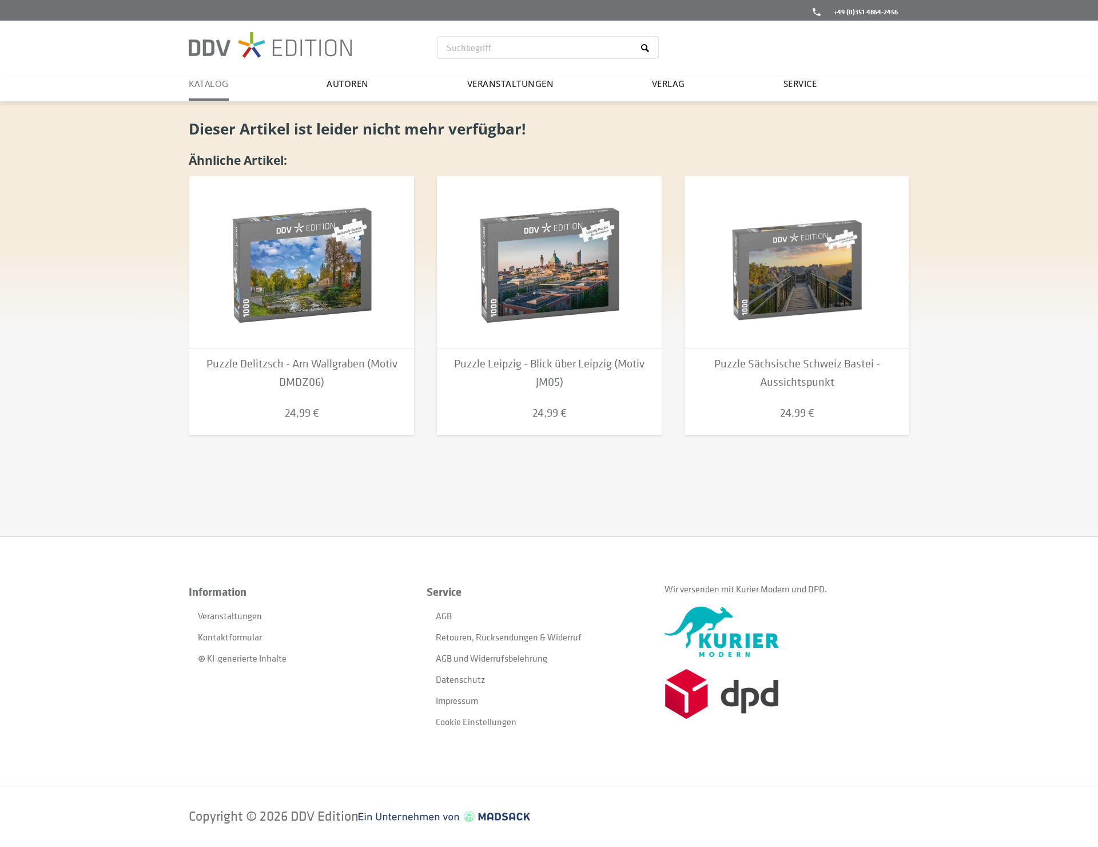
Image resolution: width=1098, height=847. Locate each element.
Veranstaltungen (230, 615)
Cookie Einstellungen (476, 721)
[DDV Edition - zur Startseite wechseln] (270, 46)
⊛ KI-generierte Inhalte (242, 658)
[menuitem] (548, 47)
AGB (444, 615)
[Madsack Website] (444, 816)
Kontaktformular (230, 637)
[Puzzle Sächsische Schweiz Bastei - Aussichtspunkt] (797, 262)
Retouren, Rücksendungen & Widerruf (509, 637)
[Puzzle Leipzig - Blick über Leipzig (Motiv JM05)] (549, 262)
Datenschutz (460, 679)
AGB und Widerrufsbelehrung (491, 658)
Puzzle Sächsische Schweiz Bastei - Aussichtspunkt (797, 373)
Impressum (457, 700)
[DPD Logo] (783, 693)
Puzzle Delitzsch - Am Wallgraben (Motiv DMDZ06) (301, 373)
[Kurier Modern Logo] (783, 632)
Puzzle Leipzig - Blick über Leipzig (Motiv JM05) (549, 373)
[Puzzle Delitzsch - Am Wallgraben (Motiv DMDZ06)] (301, 262)
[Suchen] (647, 47)
